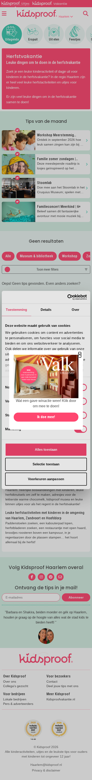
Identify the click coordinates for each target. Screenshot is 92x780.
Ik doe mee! (46, 417)
